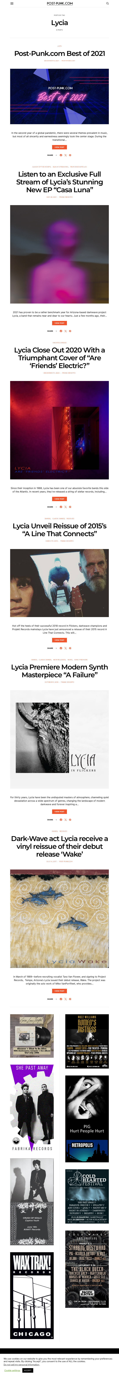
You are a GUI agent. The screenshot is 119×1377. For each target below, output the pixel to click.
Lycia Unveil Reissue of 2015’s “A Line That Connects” (59, 530)
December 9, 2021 (51, 61)
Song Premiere (81, 660)
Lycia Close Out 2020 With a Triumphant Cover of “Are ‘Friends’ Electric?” (59, 358)
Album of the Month (41, 167)
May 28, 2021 (52, 197)
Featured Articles (78, 167)
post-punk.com (68, 61)
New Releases (59, 660)
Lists (59, 46)
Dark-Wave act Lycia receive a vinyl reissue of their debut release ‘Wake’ (59, 846)
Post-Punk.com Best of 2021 (59, 53)
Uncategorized (59, 343)
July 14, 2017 (51, 861)
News (70, 660)
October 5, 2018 (51, 682)
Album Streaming (60, 167)
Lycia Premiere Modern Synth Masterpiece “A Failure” (59, 671)
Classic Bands (58, 519)
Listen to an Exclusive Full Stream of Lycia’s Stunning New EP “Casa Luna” (59, 182)
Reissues (70, 519)
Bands (47, 519)
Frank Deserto (65, 197)
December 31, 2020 (51, 373)
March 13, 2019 (52, 541)
